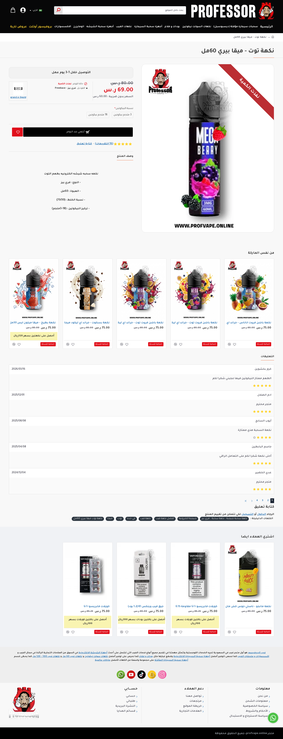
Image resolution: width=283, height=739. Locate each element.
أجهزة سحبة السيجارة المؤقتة (171, 660)
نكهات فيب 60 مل (72, 656)
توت (119, 518)
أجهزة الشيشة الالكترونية (93, 653)
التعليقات (267, 356)
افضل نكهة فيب (165, 518)
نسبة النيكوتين (124, 108)
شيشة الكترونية (188, 518)
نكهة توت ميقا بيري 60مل (87, 518)
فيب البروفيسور (257, 653)
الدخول (261, 514)
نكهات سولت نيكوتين (96, 656)
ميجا (109, 518)
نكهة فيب (145, 518)
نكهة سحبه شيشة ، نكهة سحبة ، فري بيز (224, 518)
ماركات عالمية (102, 660)
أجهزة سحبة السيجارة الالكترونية (191, 656)
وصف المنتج (125, 156)
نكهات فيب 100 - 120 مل (46, 656)
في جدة (131, 518)
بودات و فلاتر (146, 656)
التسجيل (248, 514)
